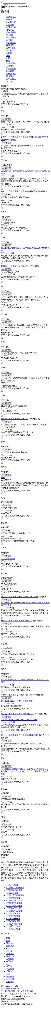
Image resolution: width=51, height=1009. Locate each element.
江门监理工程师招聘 (15, 895)
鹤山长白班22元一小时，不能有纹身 (17, 701)
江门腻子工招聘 (13, 926)
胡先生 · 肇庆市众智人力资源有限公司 (17, 714)
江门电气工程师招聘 (15, 888)
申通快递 (10, 956)
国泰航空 (10, 959)
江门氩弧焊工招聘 (14, 900)
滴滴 (8, 974)
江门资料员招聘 (13, 921)
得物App (9, 943)
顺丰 (8, 948)
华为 (8, 941)
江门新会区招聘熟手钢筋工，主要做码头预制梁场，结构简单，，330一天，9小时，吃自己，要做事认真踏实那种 (25, 771)
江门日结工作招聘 (14, 908)
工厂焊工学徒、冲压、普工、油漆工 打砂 (19, 720)
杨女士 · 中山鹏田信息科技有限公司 (16, 621)
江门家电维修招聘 (14, 890)
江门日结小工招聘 (14, 911)
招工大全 (21, 991)
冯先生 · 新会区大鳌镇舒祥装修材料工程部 (19, 597)
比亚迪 (9, 951)
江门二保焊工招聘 (14, 906)
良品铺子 (10, 982)
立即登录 (29, 1004)
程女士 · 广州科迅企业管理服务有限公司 (18, 191)
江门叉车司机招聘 (14, 924)
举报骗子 (13, 991)
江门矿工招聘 (12, 885)
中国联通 (10, 969)
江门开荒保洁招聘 (14, 903)
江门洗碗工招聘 (13, 929)
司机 (3, 478)
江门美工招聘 (12, 893)
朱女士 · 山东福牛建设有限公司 (14, 419)
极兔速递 (10, 946)
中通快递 (10, 954)
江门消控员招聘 (13, 916)
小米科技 (10, 976)
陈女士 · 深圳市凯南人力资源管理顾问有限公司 (21, 735)
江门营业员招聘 (13, 919)
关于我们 (5, 991)
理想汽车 (10, 971)
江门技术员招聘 (13, 898)
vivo (7, 964)
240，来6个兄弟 (8, 559)
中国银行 (10, 961)
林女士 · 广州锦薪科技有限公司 (14, 266)
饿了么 (9, 966)
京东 (8, 938)
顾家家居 (10, 979)
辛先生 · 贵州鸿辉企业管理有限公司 (16, 695)
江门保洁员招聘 (13, 913)
